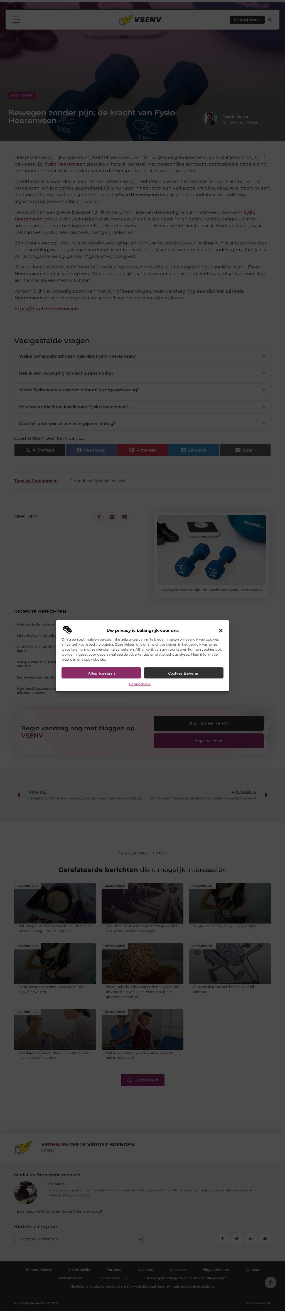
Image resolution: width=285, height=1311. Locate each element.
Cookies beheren (184, 673)
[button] (220, 630)
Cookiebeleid (140, 684)
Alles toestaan (101, 673)
